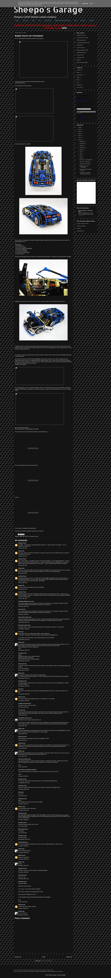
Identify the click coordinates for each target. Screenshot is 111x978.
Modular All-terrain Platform (63, 20)
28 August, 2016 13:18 (23, 914)
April (81, 155)
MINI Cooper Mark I (81, 40)
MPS (75, 20)
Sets (39, 20)
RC (29, 536)
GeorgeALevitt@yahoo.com (24, 601)
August (81, 149)
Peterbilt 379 (80, 45)
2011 (79, 139)
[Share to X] (22, 534)
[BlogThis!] (20, 534)
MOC (23, 536)
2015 (79, 131)
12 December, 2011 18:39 (23, 694)
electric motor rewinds (23, 617)
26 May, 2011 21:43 (22, 589)
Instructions (47, 20)
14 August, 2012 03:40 (23, 776)
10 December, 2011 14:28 (23, 686)
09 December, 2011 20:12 (23, 660)
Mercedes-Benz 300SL (82, 62)
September (82, 147)
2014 (79, 133)
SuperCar (33, 536)
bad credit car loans (23, 625)
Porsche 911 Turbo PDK (82, 37)
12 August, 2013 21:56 (23, 803)
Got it (91, 3)
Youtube (91, 20)
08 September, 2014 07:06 (24, 839)
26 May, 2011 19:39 (22, 565)
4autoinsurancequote (23, 759)
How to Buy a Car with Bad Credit (26, 769)
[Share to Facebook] (23, 534)
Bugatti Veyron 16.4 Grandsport (84, 166)
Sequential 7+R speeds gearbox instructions (85, 173)
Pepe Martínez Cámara (23, 717)
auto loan (20, 609)
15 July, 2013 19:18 (22, 795)
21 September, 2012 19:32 (24, 782)
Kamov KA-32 (80, 55)
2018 (79, 127)
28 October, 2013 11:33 (23, 810)
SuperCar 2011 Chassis (85, 163)
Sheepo (20, 551)
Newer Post (18, 957)
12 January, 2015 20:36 (23, 852)
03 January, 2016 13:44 (23, 859)
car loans (20, 710)
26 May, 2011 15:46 (22, 556)
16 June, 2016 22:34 (22, 901)
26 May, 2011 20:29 (22, 582)
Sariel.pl (79, 228)
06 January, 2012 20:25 (23, 707)
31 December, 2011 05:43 (23, 700)
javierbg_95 (21, 543)
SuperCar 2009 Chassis (20, 82)
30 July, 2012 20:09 (22, 766)
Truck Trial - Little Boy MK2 (85, 159)
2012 (79, 137)
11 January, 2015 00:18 (23, 845)
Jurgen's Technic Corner (82, 223)
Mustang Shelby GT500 (82, 50)
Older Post (69, 957)
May (81, 153)
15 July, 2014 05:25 (22, 832)
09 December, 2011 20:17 (23, 670)
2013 (79, 135)
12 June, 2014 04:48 (22, 826)
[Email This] (18, 534)
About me (25, 20)
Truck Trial (79, 87)
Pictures (83, 20)
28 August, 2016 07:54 (23, 908)
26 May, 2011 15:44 (22, 548)
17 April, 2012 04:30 (22, 715)
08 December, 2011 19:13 (23, 650)
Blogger (63, 975)
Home (17, 20)
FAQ (33, 20)
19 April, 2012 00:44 (22, 733)
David (19, 631)
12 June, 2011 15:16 (22, 598)
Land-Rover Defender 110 (83, 42)
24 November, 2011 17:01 (23, 622)
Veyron (36, 536)
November (82, 143)
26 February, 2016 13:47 (23, 878)
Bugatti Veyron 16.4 (81, 35)
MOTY (26, 536)
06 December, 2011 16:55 (23, 639)
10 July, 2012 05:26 (22, 748)
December (82, 141)
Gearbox (79, 70)
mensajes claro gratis (23, 703)
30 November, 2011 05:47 (23, 628)
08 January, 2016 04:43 (23, 872)
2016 (79, 129)
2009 (21, 536)
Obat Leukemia (21, 829)
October (82, 145)
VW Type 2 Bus (80, 57)
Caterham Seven (81, 47)
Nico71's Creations (81, 226)
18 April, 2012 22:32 (22, 725)
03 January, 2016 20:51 (23, 865)
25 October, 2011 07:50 (23, 614)
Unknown (20, 696)
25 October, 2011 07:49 (23, 606)
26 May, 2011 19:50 (22, 573)
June (81, 151)
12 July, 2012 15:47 (22, 756)
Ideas (78, 72)
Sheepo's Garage (48, 9)
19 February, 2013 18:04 (23, 789)
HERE (64, 28)
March (81, 158)
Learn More (85, 3)
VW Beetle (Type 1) (81, 52)
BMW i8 (78, 60)
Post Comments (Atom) (46, 960)
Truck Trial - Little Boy (84, 161)
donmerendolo (21, 842)
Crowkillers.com (80, 231)
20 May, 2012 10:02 (22, 740)
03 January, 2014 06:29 (23, 819)
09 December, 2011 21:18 (23, 678)
